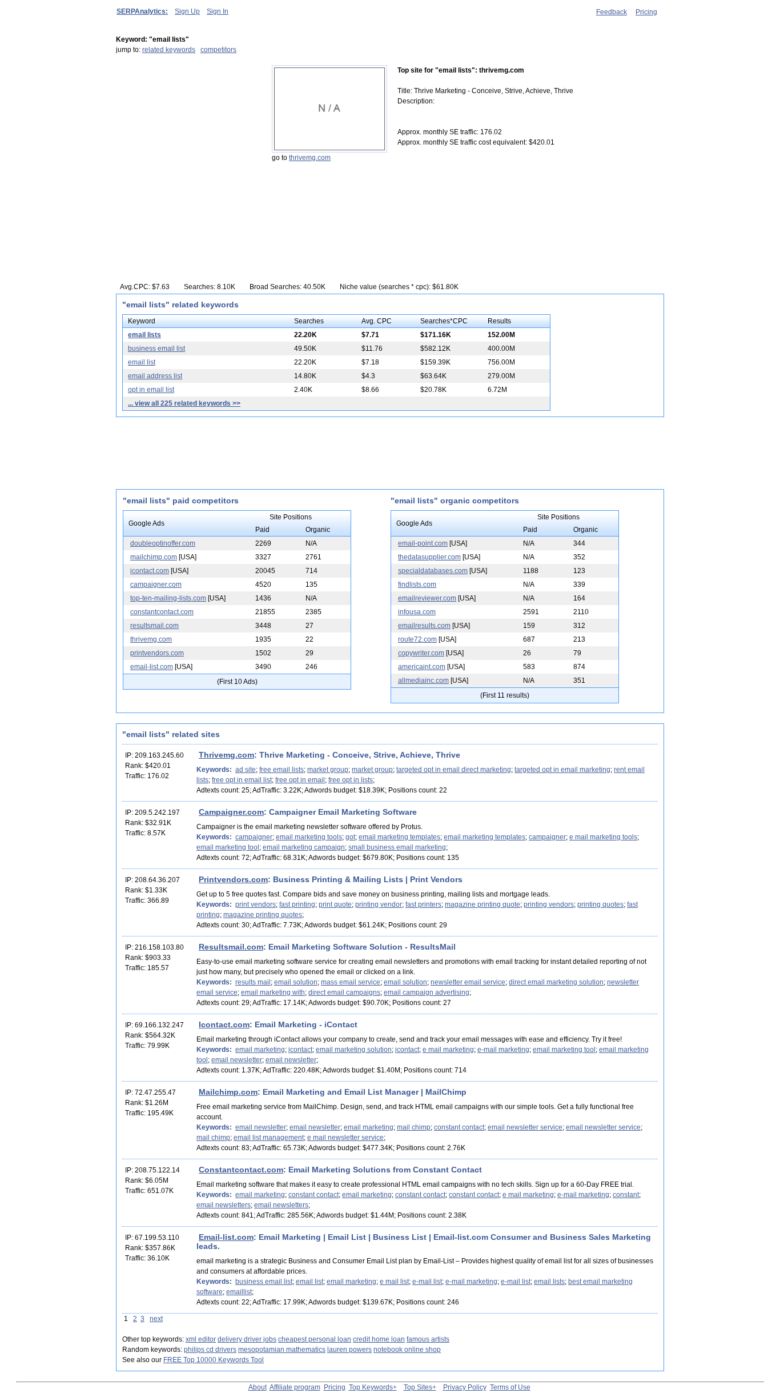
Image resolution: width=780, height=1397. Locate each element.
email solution (295, 982)
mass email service (350, 982)
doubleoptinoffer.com (162, 543)
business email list (156, 349)
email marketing (260, 1050)
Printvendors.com (233, 879)
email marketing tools (309, 837)
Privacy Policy (465, 1387)
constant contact (459, 1127)
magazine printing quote (482, 904)
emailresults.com (424, 626)
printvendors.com (157, 653)
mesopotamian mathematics (281, 1350)
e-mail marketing (503, 1050)
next (156, 1319)
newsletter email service (468, 982)
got (350, 837)
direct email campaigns (344, 992)
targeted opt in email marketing (562, 770)
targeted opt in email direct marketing (453, 770)
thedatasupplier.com (429, 557)
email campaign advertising (426, 992)
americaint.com (421, 667)
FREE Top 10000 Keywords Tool (213, 1360)
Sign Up (187, 11)
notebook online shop (407, 1350)
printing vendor (378, 904)
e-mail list (427, 1282)
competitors (218, 50)
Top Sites (418, 1387)
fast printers (423, 904)
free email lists (281, 770)
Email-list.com (226, 1237)
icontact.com (149, 571)
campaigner (253, 837)
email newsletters (223, 1205)
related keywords (168, 50)
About (257, 1387)
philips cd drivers (210, 1350)
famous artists (428, 1339)
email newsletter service (525, 1127)
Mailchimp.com (228, 1091)
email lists (144, 335)
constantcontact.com (162, 612)
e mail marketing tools (603, 837)
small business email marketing (397, 847)
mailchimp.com (153, 557)
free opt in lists (350, 780)
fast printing (297, 904)
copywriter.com (421, 653)
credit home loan (379, 1339)
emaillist (239, 1292)
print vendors (255, 904)
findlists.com (417, 585)
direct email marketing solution (556, 982)
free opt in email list (242, 780)
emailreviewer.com (427, 598)
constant (626, 1195)
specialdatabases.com (433, 571)
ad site (245, 770)
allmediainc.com (423, 681)
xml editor (201, 1339)
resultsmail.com (154, 626)
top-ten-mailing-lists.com (168, 598)
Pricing (646, 12)
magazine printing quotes (262, 915)
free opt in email (300, 780)
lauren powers (349, 1350)
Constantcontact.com (241, 1169)
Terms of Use (510, 1387)
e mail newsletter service (345, 1138)
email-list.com (151, 667)
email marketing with (273, 992)
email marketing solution (354, 1050)
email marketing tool (227, 847)
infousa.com (417, 612)
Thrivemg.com (226, 754)
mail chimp (414, 1127)
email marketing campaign (304, 847)
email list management (269, 1138)
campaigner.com (156, 585)
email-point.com (423, 543)
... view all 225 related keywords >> (184, 403)
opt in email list (151, 390)
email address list (155, 376)
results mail (253, 982)
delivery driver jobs (247, 1339)
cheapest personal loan (314, 1339)
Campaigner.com (231, 811)
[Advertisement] (187, 136)
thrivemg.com (310, 158)
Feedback (611, 12)
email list (141, 362)
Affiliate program (295, 1387)
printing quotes (600, 904)
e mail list (394, 1282)
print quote (335, 904)
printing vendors (549, 904)
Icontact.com (224, 1024)
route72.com (417, 639)
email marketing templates (399, 837)
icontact (300, 1050)
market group (327, 770)
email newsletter (236, 1060)
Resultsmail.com (231, 946)
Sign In (217, 11)
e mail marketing (448, 1050)
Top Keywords (371, 1387)
